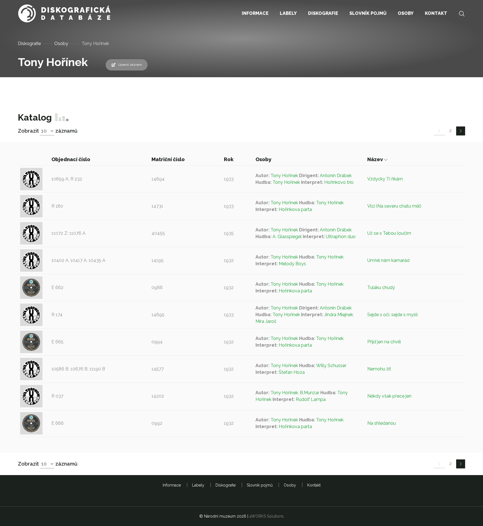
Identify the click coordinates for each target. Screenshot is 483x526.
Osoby (61, 43)
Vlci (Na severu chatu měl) (394, 206)
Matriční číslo (168, 159)
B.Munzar (309, 392)
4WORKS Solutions (266, 516)
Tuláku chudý (381, 287)
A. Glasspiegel (287, 236)
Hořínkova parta (295, 209)
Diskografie (29, 43)
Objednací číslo (71, 159)
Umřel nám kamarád (388, 260)
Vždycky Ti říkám (385, 179)
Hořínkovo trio (339, 182)
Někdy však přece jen (389, 396)
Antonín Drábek (336, 175)
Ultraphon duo (341, 236)
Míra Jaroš (265, 321)
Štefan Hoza (292, 372)
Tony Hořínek (284, 175)
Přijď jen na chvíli (384, 341)
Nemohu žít (379, 369)
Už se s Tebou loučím (389, 233)
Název (375, 159)
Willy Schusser (331, 365)
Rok (229, 159)
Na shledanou (381, 423)
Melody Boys (292, 263)
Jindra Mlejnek (338, 314)
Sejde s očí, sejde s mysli (392, 314)
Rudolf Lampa (311, 399)
